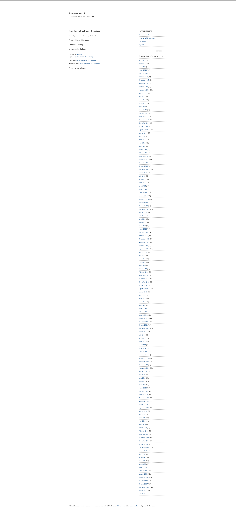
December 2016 (144, 120)
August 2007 (143, 490)
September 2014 (144, 209)
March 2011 (143, 348)
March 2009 (143, 428)
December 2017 (144, 80)
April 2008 (142, 464)
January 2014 (143, 236)
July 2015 (142, 176)
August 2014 (143, 212)
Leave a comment (106, 36)
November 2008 (144, 441)
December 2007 (144, 477)
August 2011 (143, 332)
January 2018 (143, 77)
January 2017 (143, 116)
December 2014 (144, 199)
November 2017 (144, 83)
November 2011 (144, 322)
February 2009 (143, 431)
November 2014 (144, 202)
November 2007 (144, 481)
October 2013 (143, 245)
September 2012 (144, 289)
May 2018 (142, 63)
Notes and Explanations (147, 35)
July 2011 (142, 335)
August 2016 (143, 133)
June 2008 (142, 457)
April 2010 (142, 385)
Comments (142, 41)
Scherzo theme (135, 506)
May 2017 (142, 103)
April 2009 (142, 424)
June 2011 (142, 338)
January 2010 (143, 394)
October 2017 (143, 87)
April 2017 (142, 106)
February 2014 (143, 232)
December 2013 (144, 239)
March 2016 (143, 149)
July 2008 (142, 454)
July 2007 (142, 494)
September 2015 (144, 169)
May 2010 (142, 381)
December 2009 (144, 398)
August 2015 (143, 173)
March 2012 (143, 308)
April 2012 (142, 305)
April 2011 (142, 345)
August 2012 (143, 292)
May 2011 (142, 341)
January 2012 (143, 315)
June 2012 (142, 298)
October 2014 (143, 206)
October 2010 (143, 365)
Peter (77, 36)
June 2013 (142, 259)
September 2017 (144, 90)
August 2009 (143, 411)
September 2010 (144, 368)
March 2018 (143, 70)
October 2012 (143, 285)
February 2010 (143, 391)
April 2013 (142, 265)
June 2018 (142, 60)
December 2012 (144, 279)
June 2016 (142, 140)
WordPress (121, 506)
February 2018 (143, 73)
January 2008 (143, 474)
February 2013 (143, 272)
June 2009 (142, 418)
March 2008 (143, 467)
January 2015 (143, 196)
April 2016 (142, 146)
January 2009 (143, 434)
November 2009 (144, 401)
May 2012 (142, 302)
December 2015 (144, 159)
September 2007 (144, 487)
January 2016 (143, 156)
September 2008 (144, 447)
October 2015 (143, 166)
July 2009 (142, 414)
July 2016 (142, 136)
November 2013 (144, 242)
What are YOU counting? (147, 38)
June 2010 (142, 378)
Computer (76, 57)
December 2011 (144, 318)
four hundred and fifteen (86, 61)
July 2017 (142, 96)
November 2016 (144, 123)
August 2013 (143, 252)
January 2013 (143, 275)
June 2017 (142, 100)
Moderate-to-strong (86, 57)
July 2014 (142, 216)
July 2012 (142, 295)
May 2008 (142, 461)
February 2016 (143, 153)
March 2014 (143, 229)
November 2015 (144, 163)
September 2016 (144, 130)
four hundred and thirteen (90, 64)
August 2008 (143, 451)
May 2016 (142, 143)
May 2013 (142, 262)
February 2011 (143, 351)
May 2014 (142, 222)
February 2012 (143, 312)
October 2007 (143, 484)
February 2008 (143, 471)
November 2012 (144, 282)
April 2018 (142, 67)
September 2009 (144, 408)
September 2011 (144, 328)
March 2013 (143, 269)
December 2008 (144, 438)
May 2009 (142, 421)
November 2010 (144, 361)
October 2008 (143, 444)
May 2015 (142, 183)
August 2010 (143, 371)
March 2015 (143, 189)
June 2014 (142, 219)
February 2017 (143, 113)
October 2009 (143, 404)
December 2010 (144, 358)
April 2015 (142, 186)
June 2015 (142, 179)
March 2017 (143, 110)
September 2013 (144, 249)
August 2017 (143, 93)
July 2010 (142, 375)
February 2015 (143, 193)
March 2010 (143, 388)
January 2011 (143, 355)
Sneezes (79, 54)
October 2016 (143, 126)
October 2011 (143, 325)
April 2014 (142, 226)
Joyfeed (141, 45)
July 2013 (142, 255)
